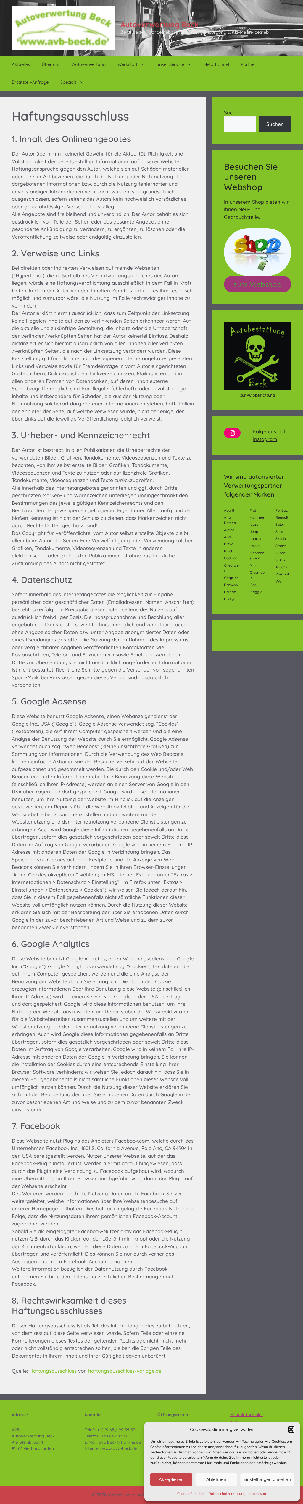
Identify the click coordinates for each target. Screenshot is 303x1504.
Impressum (258, 1493)
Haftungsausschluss (53, 1371)
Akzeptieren (171, 1479)
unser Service (170, 64)
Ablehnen (216, 1479)
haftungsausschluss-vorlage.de (125, 1371)
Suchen (232, 112)
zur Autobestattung (257, 395)
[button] (291, 1429)
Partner (248, 64)
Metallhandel (216, 64)
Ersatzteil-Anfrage (30, 82)
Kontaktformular (246, 1414)
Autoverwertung (89, 64)
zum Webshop (257, 284)
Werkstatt (127, 64)
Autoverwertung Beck (159, 24)
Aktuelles (21, 64)
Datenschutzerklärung (227, 1493)
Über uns (51, 64)
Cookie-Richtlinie (191, 1493)
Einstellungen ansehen (267, 1479)
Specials (68, 82)
